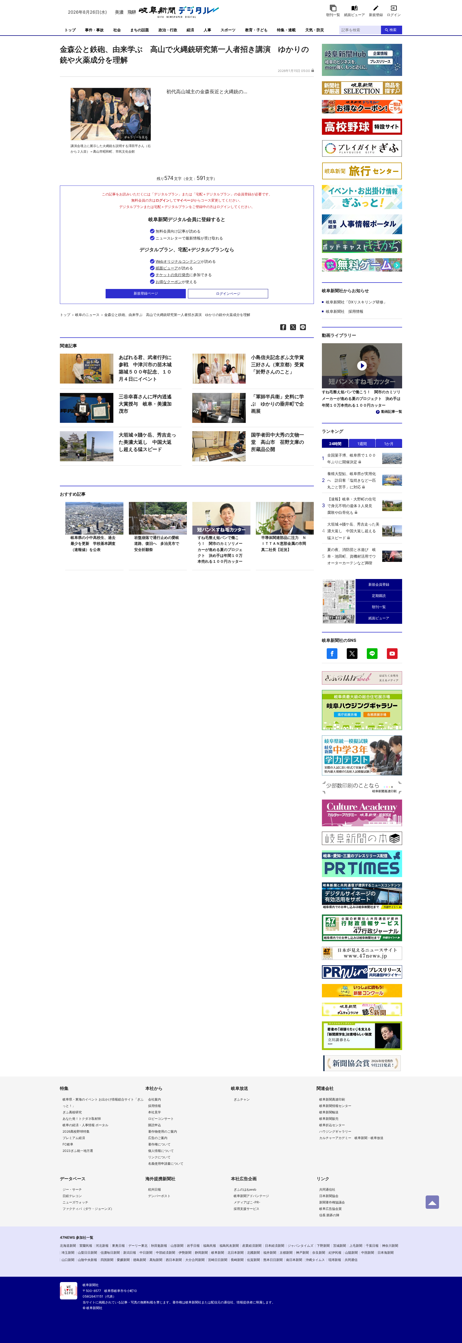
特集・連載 (286, 30)
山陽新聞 (351, 1253)
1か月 (389, 443)
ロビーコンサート (161, 1119)
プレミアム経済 (74, 1138)
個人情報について (161, 1151)
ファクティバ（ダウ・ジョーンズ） (88, 1209)
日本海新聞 (386, 1253)
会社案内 (154, 1099)
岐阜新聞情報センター (335, 1106)
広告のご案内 (157, 1138)
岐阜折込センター (332, 1125)
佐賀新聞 (253, 1260)
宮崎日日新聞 (217, 1260)
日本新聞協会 (328, 1196)
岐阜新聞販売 (328, 1119)
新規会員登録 (378, 584)
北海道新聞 (68, 1246)
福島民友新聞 (229, 1246)
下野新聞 (323, 1246)
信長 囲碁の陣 (329, 1215)
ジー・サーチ (72, 1189)
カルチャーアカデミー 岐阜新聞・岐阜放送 (351, 1138)
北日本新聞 (236, 1253)
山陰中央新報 (87, 1260)
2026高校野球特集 (76, 1131)
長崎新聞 (237, 1260)
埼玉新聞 (67, 1253)
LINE (372, 653)
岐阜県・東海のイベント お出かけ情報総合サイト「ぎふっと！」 (103, 1102)
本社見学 (154, 1112)
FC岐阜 (68, 1144)
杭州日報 (154, 1189)
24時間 (335, 443)
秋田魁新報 (159, 1246)
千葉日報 (372, 1246)
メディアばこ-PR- (247, 1202)
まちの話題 (139, 30)
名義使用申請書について (165, 1163)
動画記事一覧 (391, 411)
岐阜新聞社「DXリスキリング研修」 (356, 302)
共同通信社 (327, 1189)
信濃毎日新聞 (110, 1253)
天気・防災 (314, 30)
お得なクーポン (169, 281)
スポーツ (228, 30)
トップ (70, 30)
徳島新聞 (139, 1260)
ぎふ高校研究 (72, 1112)
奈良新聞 (318, 1253)
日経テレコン (72, 1196)
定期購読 (379, 595)
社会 (117, 30)
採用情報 (154, 1106)
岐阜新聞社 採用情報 (344, 311)
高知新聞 (155, 1260)
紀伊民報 (335, 1253)
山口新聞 (67, 1260)
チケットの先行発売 (172, 274)
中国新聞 (367, 1253)
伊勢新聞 (185, 1253)
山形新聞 (177, 1246)
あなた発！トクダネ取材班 (82, 1119)
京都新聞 (286, 1253)
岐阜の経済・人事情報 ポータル (85, 1125)
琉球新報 (334, 1260)
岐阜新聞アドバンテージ (251, 1196)
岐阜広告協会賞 (330, 1209)
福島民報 (209, 1246)
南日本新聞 (294, 1260)
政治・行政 (168, 30)
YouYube (392, 653)
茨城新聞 (339, 1246)
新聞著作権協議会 (332, 1202)
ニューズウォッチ (75, 1202)
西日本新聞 (174, 1260)
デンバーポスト (159, 1196)
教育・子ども (256, 30)
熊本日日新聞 (273, 1260)
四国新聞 (107, 1260)
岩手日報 (193, 1246)
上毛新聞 (355, 1246)
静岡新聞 (201, 1253)
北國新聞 (253, 1253)
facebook (332, 653)
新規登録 (376, 15)
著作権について (159, 1144)
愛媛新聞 (123, 1260)
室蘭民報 (85, 1246)
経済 (190, 30)
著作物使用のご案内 (162, 1131)
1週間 (362, 443)
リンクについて (159, 1157)
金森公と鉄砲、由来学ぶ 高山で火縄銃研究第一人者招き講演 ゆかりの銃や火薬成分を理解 (177, 314)
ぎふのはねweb (245, 1189)
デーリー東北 (138, 1246)
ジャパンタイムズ (300, 1246)
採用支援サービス (246, 1209)
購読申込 (154, 1125)
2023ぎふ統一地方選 (78, 1151)
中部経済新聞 (165, 1253)
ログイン (394, 15)
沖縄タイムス (315, 1260)
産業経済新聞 (251, 1246)
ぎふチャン (242, 1099)
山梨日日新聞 (87, 1253)
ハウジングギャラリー (335, 1131)
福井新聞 (269, 1253)
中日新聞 (146, 1253)
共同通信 (351, 1260)
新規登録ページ (146, 293)
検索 (393, 30)
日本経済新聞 (274, 1246)
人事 (207, 30)
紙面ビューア (354, 15)
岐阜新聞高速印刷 (332, 1099)
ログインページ (228, 293)
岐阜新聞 (217, 1253)
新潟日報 (129, 1253)
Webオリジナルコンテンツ (178, 261)
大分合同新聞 (195, 1260)
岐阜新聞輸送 (328, 1112)
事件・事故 (94, 30)
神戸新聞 (302, 1253)
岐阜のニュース (87, 314)
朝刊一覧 (333, 15)
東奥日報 (118, 1246)
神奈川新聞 (390, 1246)
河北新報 (102, 1246)
